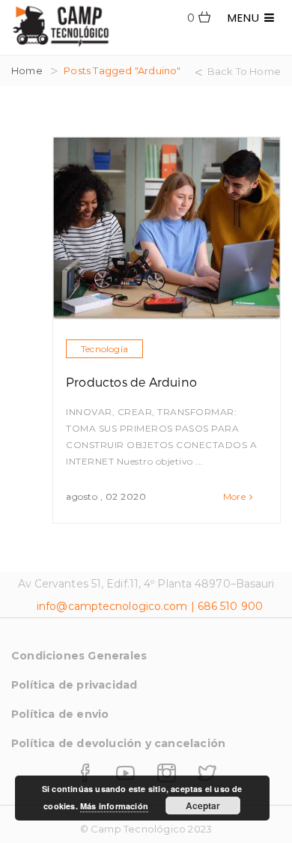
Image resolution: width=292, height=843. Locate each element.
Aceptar (203, 805)
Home (27, 70)
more (234, 496)
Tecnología (104, 348)
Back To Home (244, 71)
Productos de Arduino (131, 382)
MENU (246, 17)
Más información (114, 806)
